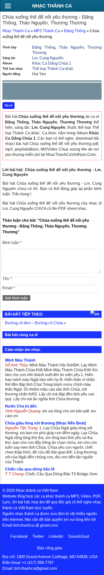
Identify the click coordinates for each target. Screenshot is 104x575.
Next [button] (34, 92)
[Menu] (8, 6)
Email (8, 288)
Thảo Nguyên (71, 47)
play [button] (21, 91)
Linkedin (56, 536)
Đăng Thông (75, 31)
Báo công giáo (49, 548)
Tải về (8, 105)
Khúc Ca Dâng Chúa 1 (51, 63)
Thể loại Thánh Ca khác (53, 69)
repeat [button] (49, 92)
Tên (7, 279)
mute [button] (69, 91)
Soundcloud (78, 536)
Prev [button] (9, 92)
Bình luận (11, 243)
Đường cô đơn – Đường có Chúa (34, 323)
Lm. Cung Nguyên (47, 58)
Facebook (19, 536)
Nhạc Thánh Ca (52, 5)
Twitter (38, 536)
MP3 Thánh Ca (47, 31)
